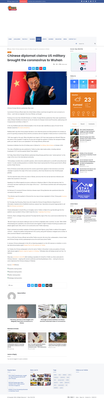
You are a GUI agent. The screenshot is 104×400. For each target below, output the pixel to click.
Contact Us (72, 39)
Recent (83, 124)
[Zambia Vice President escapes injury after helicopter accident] (58, 337)
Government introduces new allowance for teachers (88, 169)
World (38, 39)
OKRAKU (56, 387)
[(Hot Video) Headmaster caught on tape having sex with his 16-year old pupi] (74, 132)
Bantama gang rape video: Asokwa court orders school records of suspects (88, 138)
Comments (91, 124)
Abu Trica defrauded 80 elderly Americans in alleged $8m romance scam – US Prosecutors (37, 345)
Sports (44, 39)
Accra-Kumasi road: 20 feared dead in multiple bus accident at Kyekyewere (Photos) (87, 162)
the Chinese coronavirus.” (17, 206)
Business (32, 39)
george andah (61, 380)
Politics (24, 39)
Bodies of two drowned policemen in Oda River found (88, 154)
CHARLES (56, 377)
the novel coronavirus (23, 127)
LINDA (67, 380)
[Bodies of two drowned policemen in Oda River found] (74, 155)
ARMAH (64, 374)
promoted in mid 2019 (19, 257)
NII (66, 385)
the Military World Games (47, 145)
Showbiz (51, 39)
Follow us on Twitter (82, 370)
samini (61, 387)
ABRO (55, 374)
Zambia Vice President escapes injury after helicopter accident (57, 344)
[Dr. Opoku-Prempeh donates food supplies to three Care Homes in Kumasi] (40, 384)
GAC (55, 380)
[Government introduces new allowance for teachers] (74, 171)
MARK (61, 382)
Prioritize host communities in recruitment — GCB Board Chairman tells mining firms (48, 1)
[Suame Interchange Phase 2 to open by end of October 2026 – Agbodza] (76, 211)
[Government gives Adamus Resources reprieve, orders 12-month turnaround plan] (33, 375)
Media (65, 39)
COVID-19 (94, 397)
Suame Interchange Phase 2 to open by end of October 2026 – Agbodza (76, 218)
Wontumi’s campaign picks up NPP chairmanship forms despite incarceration (90, 218)
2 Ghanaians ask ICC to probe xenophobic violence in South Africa (15, 345)
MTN (55, 385)
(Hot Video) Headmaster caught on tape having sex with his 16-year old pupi (87, 131)
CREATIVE (62, 377)
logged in (16, 359)
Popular (74, 124)
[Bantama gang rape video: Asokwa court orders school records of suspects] (74, 143)
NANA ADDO (61, 385)
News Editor (21, 293)
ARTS (69, 374)
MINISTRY (67, 382)
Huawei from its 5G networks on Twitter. (35, 245)
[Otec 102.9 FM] (21, 8)
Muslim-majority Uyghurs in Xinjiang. (29, 251)
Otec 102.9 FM (31, 397)
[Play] (82, 69)
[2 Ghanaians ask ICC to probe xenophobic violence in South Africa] (16, 337)
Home (10, 39)
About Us (82, 397)
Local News (17, 39)
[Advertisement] (52, 25)
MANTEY (56, 382)
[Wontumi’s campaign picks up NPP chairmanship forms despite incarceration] (90, 211)
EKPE (68, 377)
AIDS (60, 374)
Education (58, 39)
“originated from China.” (44, 212)
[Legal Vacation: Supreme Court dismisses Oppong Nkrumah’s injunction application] (47, 384)
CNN (13, 264)
